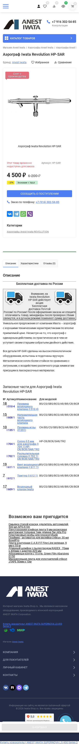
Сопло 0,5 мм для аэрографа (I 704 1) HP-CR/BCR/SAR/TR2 (28, 445)
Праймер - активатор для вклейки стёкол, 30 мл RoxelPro (39, 539)
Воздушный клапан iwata (25, 488)
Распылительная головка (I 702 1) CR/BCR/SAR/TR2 (28, 456)
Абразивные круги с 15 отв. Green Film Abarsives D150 (39, 555)
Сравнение (65, 62)
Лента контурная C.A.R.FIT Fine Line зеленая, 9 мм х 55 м (38, 544)
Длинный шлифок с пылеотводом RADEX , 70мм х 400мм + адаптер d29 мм (39, 549)
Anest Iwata (17, 641)
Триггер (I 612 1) (27, 475)
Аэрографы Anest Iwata (40, 48)
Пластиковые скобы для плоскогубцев (33, 534)
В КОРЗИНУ (39, 727)
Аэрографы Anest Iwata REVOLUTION (28, 231)
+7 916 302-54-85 (64, 22)
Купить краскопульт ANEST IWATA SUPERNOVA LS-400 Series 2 (32, 625)
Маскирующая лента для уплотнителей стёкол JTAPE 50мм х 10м (38, 560)
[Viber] (30, 214)
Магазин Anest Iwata (14, 48)
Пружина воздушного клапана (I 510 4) (28, 406)
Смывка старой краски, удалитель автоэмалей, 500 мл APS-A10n (39, 525)
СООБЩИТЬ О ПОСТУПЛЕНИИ (40, 193)
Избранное (42, 62)
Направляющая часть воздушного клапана (27, 418)
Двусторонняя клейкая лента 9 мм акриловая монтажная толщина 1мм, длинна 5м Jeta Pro (38, 531)
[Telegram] (16, 214)
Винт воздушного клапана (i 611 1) (28, 466)
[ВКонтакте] (10, 214)
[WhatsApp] (23, 214)
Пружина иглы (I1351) (26, 429)
